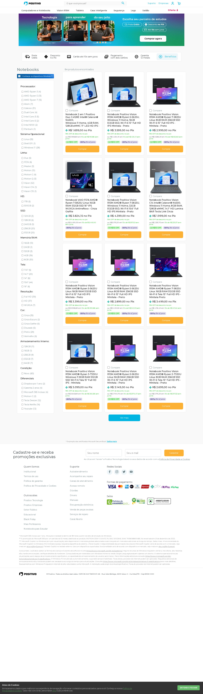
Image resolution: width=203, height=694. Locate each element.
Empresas (163, 3)
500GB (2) (29, 205)
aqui (54, 691)
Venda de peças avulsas (81, 509)
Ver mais (124, 418)
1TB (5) (27, 201)
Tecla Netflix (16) (32, 404)
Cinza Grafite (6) (32, 323)
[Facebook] (109, 472)
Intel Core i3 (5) (31, 116)
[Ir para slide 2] (100, 42)
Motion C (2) (30, 396)
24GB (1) (28, 247)
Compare (73, 110)
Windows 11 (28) (32, 147)
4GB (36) (28, 255)
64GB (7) (28, 363)
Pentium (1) (30, 129)
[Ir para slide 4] (105, 42)
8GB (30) (28, 259)
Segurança (119, 10)
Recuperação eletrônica (81, 505)
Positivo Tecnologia (33, 500)
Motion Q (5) (30, 178)
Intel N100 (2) (31, 125)
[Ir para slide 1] (97, 42)
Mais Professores (32, 524)
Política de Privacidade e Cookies (174, 459)
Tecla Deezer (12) (32, 400)
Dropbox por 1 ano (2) (34, 383)
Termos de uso (31, 476)
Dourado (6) (30, 328)
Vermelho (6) (30, 336)
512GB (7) (28, 359)
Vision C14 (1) (30, 187)
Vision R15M (63, 10)
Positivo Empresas (33, 505)
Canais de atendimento (81, 481)
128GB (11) (29, 346)
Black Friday (30, 519)
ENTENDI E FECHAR (188, 688)
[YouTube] (131, 472)
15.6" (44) (28, 282)
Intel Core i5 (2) (31, 121)
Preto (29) (29, 332)
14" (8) (27, 278)
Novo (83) (29, 373)
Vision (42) (29, 183)
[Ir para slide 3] (103, 42)
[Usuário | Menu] (172, 3)
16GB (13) (28, 243)
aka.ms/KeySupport (35, 546)
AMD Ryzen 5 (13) (33, 96)
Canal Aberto (76, 519)
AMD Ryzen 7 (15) (33, 100)
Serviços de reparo (79, 514)
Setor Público (30, 510)
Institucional (30, 471)
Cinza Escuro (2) (32, 319)
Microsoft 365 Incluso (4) (36, 392)
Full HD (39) (30, 297)
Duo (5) (27, 158)
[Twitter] (124, 472)
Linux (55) (28, 139)
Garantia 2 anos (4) (33, 388)
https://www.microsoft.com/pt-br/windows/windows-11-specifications (131, 561)
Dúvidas (74, 490)
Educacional (30, 514)
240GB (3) (29, 224)
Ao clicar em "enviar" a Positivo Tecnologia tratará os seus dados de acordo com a (137, 459)
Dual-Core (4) (30, 112)
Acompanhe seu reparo (81, 476)
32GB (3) (28, 251)
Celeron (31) (30, 108)
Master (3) (29, 166)
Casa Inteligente (98, 10)
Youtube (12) (30, 408)
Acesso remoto (77, 486)
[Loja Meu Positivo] (32, 3)
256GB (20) (29, 228)
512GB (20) (29, 232)
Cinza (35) (29, 315)
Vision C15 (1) (30, 191)
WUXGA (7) (29, 305)
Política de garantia (33, 481)
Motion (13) (29, 170)
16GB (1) (28, 350)
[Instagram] (116, 472)
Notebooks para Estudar (36, 529)
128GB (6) (29, 220)
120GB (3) (29, 216)
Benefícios (170, 56)
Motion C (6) (30, 174)
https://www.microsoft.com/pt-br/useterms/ (104, 551)
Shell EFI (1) (29, 143)
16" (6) (27, 286)
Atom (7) (28, 104)
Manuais (74, 500)
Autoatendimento (79, 471)
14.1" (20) (28, 274)
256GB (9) (29, 355)
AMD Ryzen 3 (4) (32, 91)
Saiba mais (112, 441)
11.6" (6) (27, 270)
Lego (133, 10)
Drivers (73, 495)
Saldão (146, 10)
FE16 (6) (28, 162)
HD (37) (28, 301)
